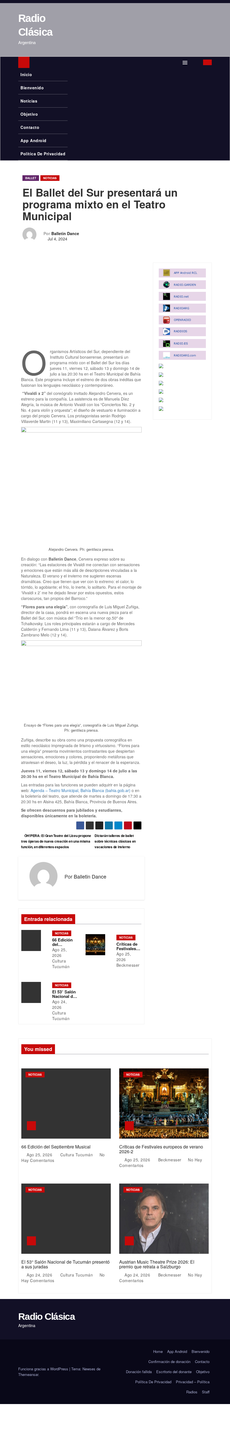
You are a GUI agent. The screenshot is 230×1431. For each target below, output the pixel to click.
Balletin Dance (65, 233)
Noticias (28, 101)
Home (158, 1351)
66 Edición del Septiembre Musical (56, 1146)
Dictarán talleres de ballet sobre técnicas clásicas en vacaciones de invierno (115, 841)
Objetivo (29, 114)
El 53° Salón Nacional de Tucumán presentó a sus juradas (65, 1264)
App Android (33, 140)
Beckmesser (128, 965)
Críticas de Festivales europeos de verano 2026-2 (161, 1149)
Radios (191, 1391)
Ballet (30, 178)
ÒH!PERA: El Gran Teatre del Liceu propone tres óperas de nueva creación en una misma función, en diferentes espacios (56, 841)
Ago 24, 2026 (59, 1004)
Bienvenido (32, 87)
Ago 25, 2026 (59, 952)
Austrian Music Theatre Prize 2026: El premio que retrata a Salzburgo (156, 1264)
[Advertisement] (81, 307)
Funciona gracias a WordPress (43, 1368)
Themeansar (28, 1374)
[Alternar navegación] (185, 62)
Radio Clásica (46, 1316)
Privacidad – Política (193, 1381)
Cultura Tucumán (61, 963)
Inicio (26, 74)
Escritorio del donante (174, 1371)
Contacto (29, 127)
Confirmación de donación (169, 1361)
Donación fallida (139, 1371)
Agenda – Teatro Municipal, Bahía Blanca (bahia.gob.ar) (80, 790)
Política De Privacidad (42, 153)
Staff (206, 1391)
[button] (196, 62)
